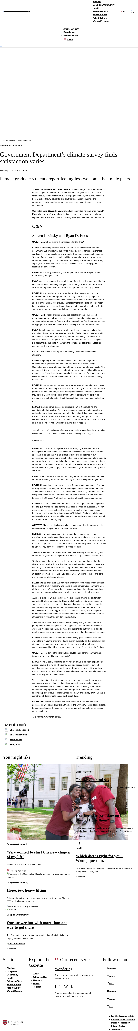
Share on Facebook (19, 730)
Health (79, 807)
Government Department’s (57, 189)
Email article (16, 739)
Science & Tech (83, 772)
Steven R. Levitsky (57, 211)
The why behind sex (92, 780)
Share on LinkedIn (18, 735)
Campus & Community (11, 145)
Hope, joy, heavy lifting (26, 890)
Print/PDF (15, 744)
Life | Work (64, 986)
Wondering (64, 969)
